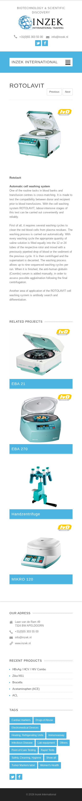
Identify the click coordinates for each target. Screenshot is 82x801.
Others (63, 742)
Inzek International (45, 794)
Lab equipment (46, 742)
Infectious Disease (22, 742)
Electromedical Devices (25, 727)
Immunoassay (56, 735)
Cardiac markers (21, 720)
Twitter (38, 43)
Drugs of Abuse (44, 720)
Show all (51, 757)
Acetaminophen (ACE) (26, 688)
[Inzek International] (41, 23)
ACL (15, 695)
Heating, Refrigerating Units (27, 735)
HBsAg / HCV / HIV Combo (29, 669)
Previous (54, 91)
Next (67, 91)
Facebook (45, 43)
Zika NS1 (18, 675)
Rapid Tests (47, 750)
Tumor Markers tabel (23, 765)
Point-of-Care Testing (24, 750)
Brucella (17, 682)
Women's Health (49, 765)
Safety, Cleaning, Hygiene (26, 757)
